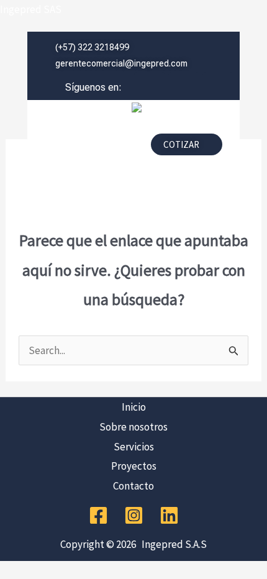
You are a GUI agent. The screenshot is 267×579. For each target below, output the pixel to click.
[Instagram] (133, 515)
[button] (84, 148)
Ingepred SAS (30, 9)
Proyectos (133, 466)
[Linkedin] (169, 515)
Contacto (133, 486)
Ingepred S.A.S (172, 544)
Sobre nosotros (133, 427)
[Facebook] (98, 515)
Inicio (134, 407)
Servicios (134, 447)
